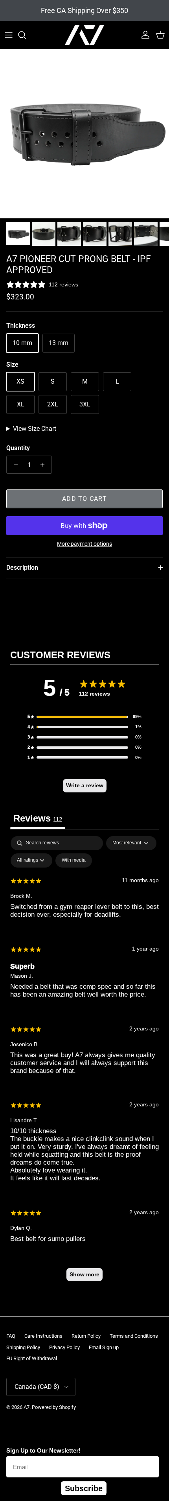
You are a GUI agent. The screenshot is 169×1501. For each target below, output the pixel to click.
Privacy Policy (64, 1347)
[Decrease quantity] (13, 464)
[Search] (26, 35)
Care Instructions (43, 1336)
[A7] (84, 35)
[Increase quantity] (44, 464)
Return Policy (86, 1336)
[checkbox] (73, 860)
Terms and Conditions (134, 1336)
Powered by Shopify (54, 1407)
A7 (26, 1407)
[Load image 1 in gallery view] (84, 133)
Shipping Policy (23, 1347)
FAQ (10, 1336)
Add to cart (84, 498)
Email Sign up (104, 1347)
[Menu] (8, 35)
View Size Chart (34, 428)
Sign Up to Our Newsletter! (43, 1450)
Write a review (84, 785)
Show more (84, 1274)
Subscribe (84, 1488)
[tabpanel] (84, 1062)
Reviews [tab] (37, 818)
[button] (84, 717)
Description (22, 567)
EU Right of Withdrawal (31, 1358)
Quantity (18, 448)
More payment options (84, 544)
